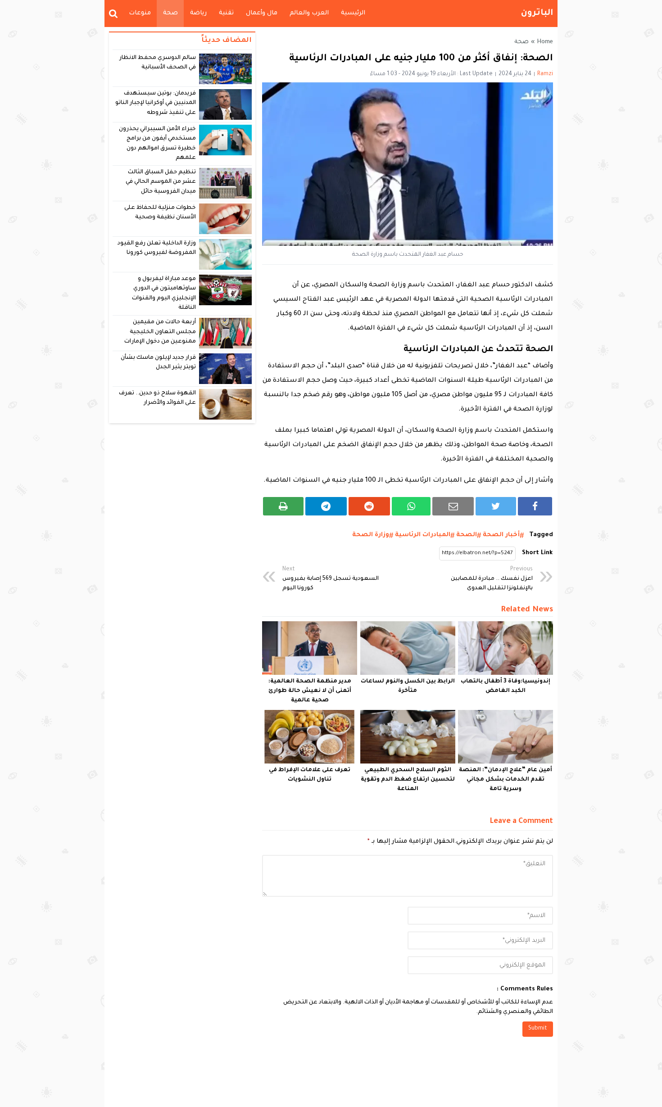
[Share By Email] (453, 506)
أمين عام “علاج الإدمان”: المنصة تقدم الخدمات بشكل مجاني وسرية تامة (505, 779)
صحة (170, 13)
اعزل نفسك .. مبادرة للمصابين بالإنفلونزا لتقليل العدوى (492, 579)
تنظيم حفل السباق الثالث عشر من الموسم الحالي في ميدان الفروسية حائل (161, 182)
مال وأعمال (261, 13)
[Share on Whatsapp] (411, 506)
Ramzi (545, 74)
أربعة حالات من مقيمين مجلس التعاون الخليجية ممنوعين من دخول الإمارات (160, 332)
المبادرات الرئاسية (422, 535)
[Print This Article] (283, 506)
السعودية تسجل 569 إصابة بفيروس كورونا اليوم (330, 579)
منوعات (140, 13)
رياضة (198, 13)
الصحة (466, 535)
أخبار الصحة (501, 535)
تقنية (226, 13)
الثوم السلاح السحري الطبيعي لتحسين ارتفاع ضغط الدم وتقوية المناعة (408, 779)
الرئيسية (353, 13)
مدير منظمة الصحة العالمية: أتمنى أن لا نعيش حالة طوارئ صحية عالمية (309, 691)
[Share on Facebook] (535, 506)
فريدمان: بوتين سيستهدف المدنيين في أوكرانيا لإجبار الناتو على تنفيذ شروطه (155, 103)
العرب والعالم (309, 13)
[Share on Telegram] (326, 506)
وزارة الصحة (370, 535)
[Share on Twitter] (496, 506)
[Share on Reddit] (369, 506)
